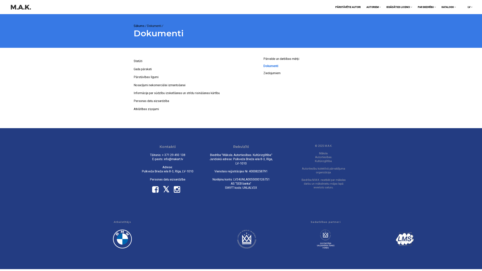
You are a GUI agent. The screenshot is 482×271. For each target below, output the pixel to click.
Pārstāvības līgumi (146, 77)
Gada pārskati (143, 69)
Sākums (139, 26)
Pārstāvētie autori (348, 7)
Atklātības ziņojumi (146, 109)
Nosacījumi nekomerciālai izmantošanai (159, 85)
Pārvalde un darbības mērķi (281, 59)
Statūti (138, 61)
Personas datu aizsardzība (151, 101)
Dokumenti (270, 66)
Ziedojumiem (272, 73)
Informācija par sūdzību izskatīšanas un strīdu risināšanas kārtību (177, 93)
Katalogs (448, 7)
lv (469, 7)
